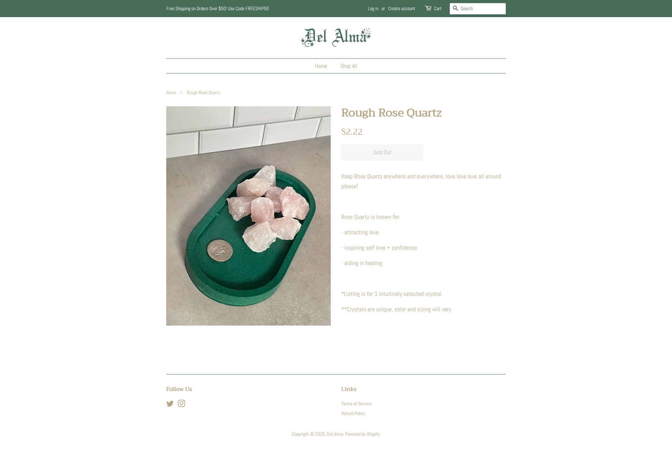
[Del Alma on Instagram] (181, 405)
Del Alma (335, 434)
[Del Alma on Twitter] (170, 405)
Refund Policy (353, 413)
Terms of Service (356, 403)
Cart (438, 8)
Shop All (349, 66)
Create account (401, 8)
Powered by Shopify (362, 434)
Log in (373, 8)
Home (321, 66)
